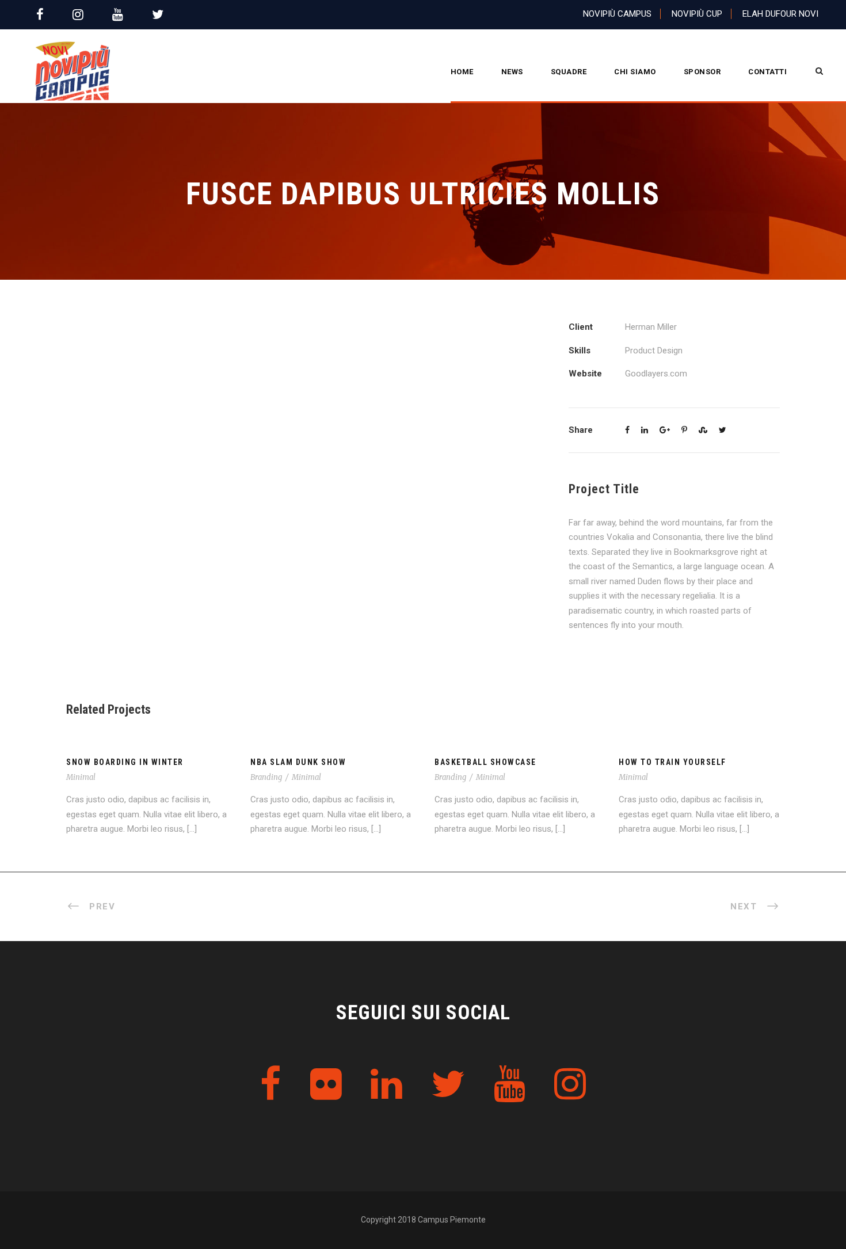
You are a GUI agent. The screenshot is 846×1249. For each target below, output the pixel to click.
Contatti (767, 71)
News (512, 71)
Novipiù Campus (617, 14)
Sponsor (702, 71)
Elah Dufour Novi (780, 14)
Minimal (81, 777)
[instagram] (78, 14)
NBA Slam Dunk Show (298, 762)
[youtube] (117, 14)
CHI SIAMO (635, 71)
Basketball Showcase (485, 762)
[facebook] (40, 14)
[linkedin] (386, 1084)
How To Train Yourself (672, 762)
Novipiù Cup (697, 14)
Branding (266, 777)
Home (462, 71)
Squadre (569, 71)
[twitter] (157, 14)
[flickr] (326, 1084)
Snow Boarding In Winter (125, 762)
